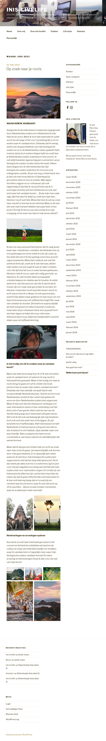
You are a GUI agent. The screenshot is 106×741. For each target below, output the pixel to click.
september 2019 (73, 270)
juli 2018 (69, 301)
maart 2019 (71, 275)
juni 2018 (70, 306)
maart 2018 (71, 322)
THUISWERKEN (73, 349)
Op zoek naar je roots (24, 69)
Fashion (54, 31)
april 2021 (70, 228)
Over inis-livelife (38, 31)
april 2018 (70, 317)
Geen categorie (73, 77)
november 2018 (73, 285)
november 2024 (73, 197)
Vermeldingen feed (14, 709)
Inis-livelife (27, 10)
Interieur (81, 31)
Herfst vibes (71, 362)
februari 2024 (72, 208)
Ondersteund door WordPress (19, 734)
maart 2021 (71, 234)
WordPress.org (12, 719)
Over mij (21, 31)
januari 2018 (71, 332)
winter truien (23, 654)
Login (8, 704)
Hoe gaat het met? (74, 367)
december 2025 (73, 182)
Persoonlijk (12, 38)
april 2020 (70, 254)
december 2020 (73, 244)
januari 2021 (71, 239)
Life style (67, 31)
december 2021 (73, 218)
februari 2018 (72, 327)
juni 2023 (70, 213)
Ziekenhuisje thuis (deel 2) (28, 673)
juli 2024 (70, 203)
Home (9, 31)
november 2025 (73, 187)
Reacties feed (12, 714)
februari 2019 (72, 280)
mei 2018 (70, 311)
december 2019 (73, 265)
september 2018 (73, 296)
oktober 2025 (72, 192)
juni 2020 (70, 249)
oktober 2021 (72, 223)
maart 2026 (71, 177)
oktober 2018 (72, 291)
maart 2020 (71, 260)
